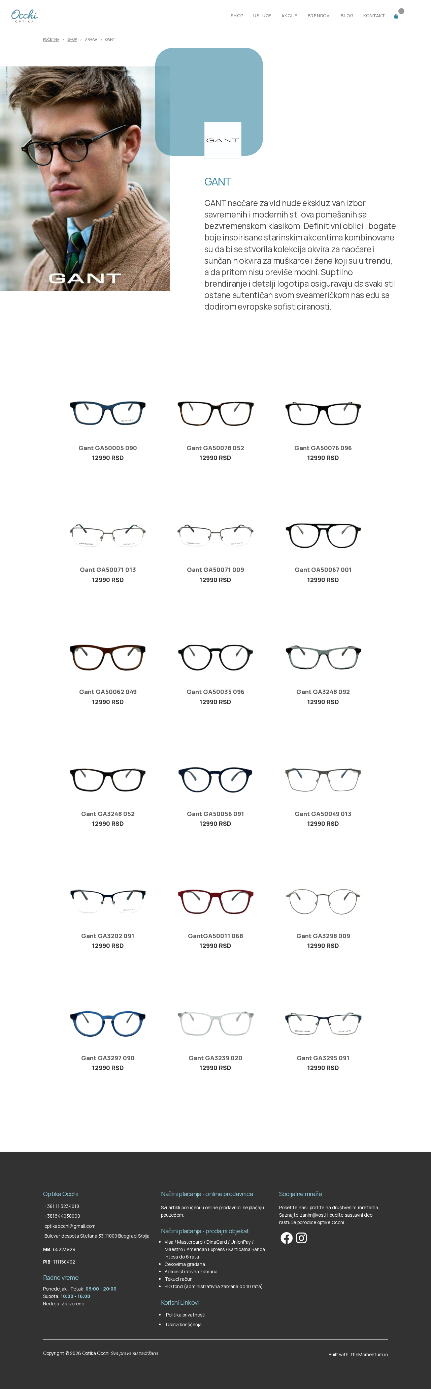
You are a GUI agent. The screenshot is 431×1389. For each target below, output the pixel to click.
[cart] (405, 15)
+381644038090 (62, 1216)
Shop (237, 15)
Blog (347, 15)
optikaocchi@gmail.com (70, 1226)
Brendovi (319, 15)
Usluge (262, 15)
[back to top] (43, 1177)
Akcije (289, 15)
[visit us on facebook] (286, 1238)
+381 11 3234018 (61, 1206)
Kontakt (374, 15)
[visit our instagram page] (301, 1238)
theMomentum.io (369, 1354)
